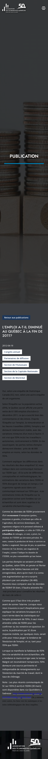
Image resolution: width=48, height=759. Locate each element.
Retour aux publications (16, 317)
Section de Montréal (14, 377)
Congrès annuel (12, 351)
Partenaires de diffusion (16, 358)
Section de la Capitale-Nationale (21, 371)
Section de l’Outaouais (15, 364)
